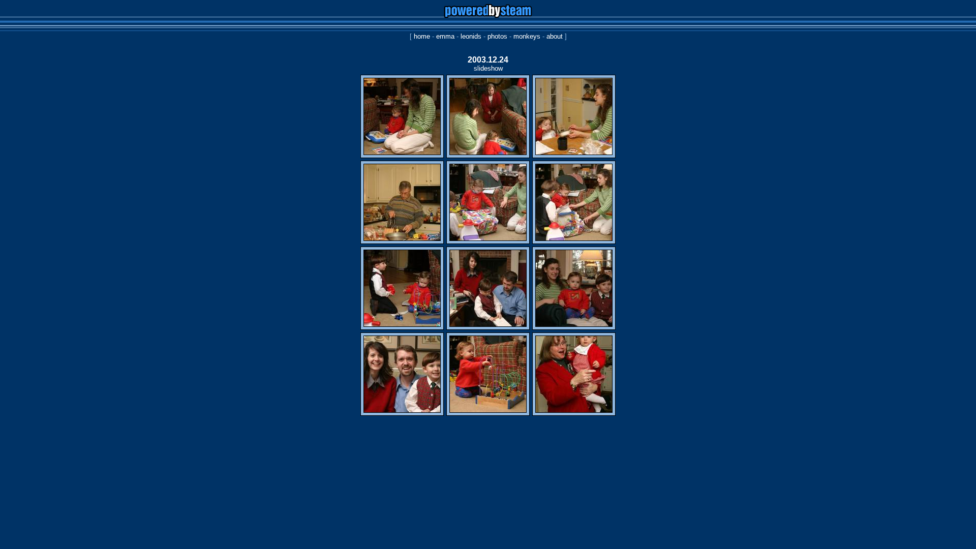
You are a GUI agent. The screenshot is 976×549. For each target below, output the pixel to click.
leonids (471, 36)
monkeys (526, 36)
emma (445, 36)
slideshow (488, 68)
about (554, 36)
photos (497, 36)
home (422, 36)
